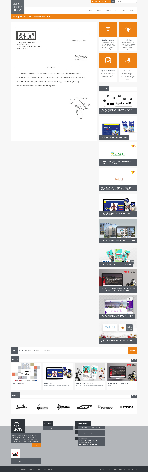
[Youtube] (102, 1)
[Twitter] (105, 1)
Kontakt (132, 10)
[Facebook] (92, 1)
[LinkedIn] (109, 1)
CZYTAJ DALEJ (36, 445)
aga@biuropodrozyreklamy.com (88, 440)
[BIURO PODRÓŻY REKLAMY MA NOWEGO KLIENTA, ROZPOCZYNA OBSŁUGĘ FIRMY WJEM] (118, 344)
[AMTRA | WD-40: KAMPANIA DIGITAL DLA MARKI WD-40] (118, 139)
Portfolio (108, 10)
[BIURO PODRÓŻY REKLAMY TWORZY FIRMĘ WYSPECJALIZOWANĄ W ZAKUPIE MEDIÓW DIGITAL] (118, 113)
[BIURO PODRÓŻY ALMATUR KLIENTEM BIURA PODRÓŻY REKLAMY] (118, 266)
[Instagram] (99, 1)
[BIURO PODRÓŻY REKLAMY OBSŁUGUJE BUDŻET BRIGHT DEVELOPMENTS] (118, 242)
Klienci (124, 10)
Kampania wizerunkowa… (85, 384)
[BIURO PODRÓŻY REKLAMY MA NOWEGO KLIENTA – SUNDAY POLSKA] (118, 318)
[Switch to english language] (113, 1)
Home (90, 10)
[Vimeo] (96, 1)
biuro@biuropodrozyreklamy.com (88, 444)
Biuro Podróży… (18, 384)
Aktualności (99, 10)
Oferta (117, 10)
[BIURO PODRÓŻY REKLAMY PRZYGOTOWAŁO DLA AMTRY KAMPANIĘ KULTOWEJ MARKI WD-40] (118, 217)
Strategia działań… (118, 384)
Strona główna (14, 469)
